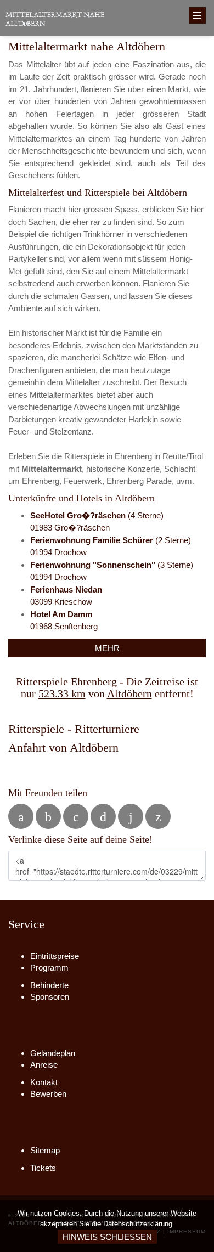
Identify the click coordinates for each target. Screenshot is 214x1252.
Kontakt (44, 1082)
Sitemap (45, 1150)
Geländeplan (52, 1053)
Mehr (107, 648)
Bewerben (48, 1093)
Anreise (44, 1064)
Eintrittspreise (54, 956)
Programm (49, 967)
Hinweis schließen (107, 1237)
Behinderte (49, 985)
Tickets (43, 1167)
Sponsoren (49, 996)
